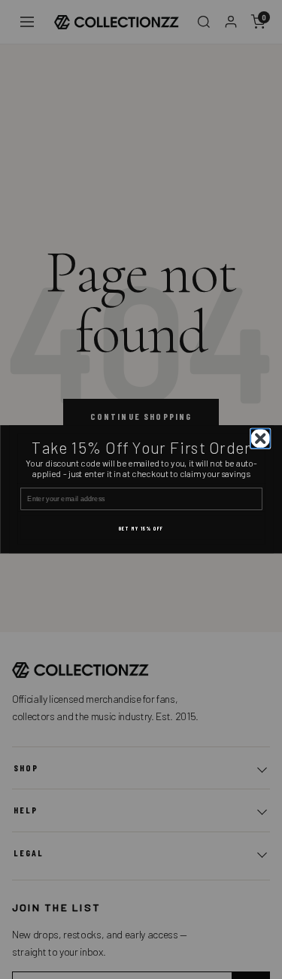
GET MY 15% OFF (140, 528)
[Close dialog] (260, 438)
